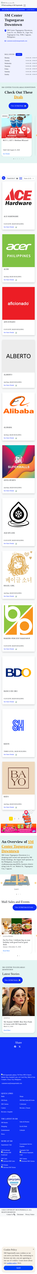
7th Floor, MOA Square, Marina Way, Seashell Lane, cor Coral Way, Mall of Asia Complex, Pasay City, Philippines (18, 1077)
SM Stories (4, 1122)
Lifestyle (22, 1130)
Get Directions (12, 47)
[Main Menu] (24, 5)
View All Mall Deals (17, 106)
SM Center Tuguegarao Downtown (13, 9)
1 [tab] (14, 159)
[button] (12, 5)
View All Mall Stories (11, 980)
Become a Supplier (7, 1112)
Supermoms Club (6, 1145)
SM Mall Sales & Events (27, 1100)
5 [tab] (21, 159)
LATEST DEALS (30, 9)
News (3, 1134)
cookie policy (12, 1263)
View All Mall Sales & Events (24, 907)
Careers (3, 1108)
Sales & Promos (24, 1122)
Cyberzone (23, 1104)
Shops (21, 1096)
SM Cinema (4, 1104)
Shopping (4, 1126)
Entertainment (5, 1130)
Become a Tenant (25, 1108)
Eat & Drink (23, 1126)
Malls (2, 1096)
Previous (1, 883)
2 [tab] (16, 159)
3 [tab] (17, 159)
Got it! (19, 1268)
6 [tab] (23, 159)
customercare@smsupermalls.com (12, 1083)
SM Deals (4, 1100)
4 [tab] (19, 159)
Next (35, 883)
